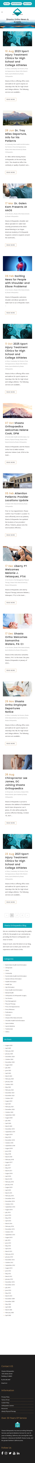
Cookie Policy (5, 1403)
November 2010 (10, 1285)
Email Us (4, 1383)
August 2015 (8, 1187)
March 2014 (8, 1223)
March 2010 (8, 1296)
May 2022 (8, 1087)
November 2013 (10, 1229)
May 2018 (8, 1154)
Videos (7, 1032)
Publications (9, 1012)
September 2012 (10, 1265)
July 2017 (7, 1165)
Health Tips (8, 984)
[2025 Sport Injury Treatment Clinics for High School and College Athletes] (17, 331)
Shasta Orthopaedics (12, 216)
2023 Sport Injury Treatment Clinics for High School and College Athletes (17, 58)
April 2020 (8, 1123)
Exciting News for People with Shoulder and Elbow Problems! (17, 281)
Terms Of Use (5, 1400)
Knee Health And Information (21, 144)
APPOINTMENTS (16, 3)
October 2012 (9, 1262)
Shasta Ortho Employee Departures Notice (16, 707)
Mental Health (9, 993)
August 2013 (8, 1237)
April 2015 (8, 1190)
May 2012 (8, 1273)
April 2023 (8, 1073)
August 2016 (8, 1173)
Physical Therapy (14, 439)
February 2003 (9, 1312)
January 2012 (9, 1279)
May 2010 (8, 1293)
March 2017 (8, 1171)
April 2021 (8, 1104)
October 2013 (9, 1232)
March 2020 (8, 1126)
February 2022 (9, 1090)
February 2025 (9, 1051)
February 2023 (9, 1079)
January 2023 (9, 1081)
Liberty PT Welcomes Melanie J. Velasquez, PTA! (16, 571)
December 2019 (9, 1129)
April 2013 (8, 1248)
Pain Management (19, 580)
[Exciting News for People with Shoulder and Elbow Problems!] (17, 263)
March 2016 (8, 1179)
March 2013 (8, 1251)
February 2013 (9, 1254)
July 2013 (7, 1240)
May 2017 (8, 1168)
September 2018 (10, 1145)
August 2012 (8, 1268)
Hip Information (9, 987)
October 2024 (9, 1059)
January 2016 (9, 1184)
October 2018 (9, 1143)
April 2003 (8, 1307)
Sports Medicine (13, 74)
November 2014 (10, 1201)
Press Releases (10, 1009)
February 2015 (9, 1196)
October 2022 (9, 1084)
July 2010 (7, 1287)
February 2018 (9, 1159)
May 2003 (8, 1304)
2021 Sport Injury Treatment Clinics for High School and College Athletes (17, 861)
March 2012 (8, 1276)
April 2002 (8, 1315)
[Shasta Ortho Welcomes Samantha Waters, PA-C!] (17, 621)
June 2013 (8, 1243)
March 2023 (8, 1076)
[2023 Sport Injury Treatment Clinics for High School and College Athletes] (17, 38)
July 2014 (7, 1212)
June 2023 (8, 1070)
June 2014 (8, 1215)
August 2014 (8, 1209)
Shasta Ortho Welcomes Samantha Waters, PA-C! (16, 639)
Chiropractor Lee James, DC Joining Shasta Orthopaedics (16, 783)
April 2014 (8, 1221)
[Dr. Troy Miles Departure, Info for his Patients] (17, 118)
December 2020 (9, 1109)
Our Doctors (20, 68)
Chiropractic (9, 792)
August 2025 (8, 1045)
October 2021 (9, 1098)
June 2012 (8, 1271)
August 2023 (8, 1065)
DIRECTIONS (27, 3)
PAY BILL (6, 3)
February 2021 (9, 1107)
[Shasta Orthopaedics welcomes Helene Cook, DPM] (17, 410)
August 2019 (8, 1134)
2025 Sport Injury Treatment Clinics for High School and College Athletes (16, 350)
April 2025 (8, 1048)
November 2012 (10, 1260)
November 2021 (10, 1095)
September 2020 (10, 1115)
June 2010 (8, 1290)
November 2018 (10, 1140)
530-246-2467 (6, 1380)
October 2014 (9, 1204)
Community (13, 68)
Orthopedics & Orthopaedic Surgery (15, 995)
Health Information (10, 981)
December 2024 (9, 1056)
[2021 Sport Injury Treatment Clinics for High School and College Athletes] (17, 841)
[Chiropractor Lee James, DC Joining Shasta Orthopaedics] (17, 762)
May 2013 (8, 1246)
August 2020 (8, 1118)
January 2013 (9, 1257)
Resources (4, 1408)
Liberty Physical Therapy (8, 1411)
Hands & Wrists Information (13, 979)
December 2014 (9, 1198)
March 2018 (8, 1157)
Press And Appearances (19, 147)
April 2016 (8, 1176)
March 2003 (8, 1310)
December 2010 (9, 1282)
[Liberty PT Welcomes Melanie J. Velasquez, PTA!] (17, 553)
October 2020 (9, 1112)
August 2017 (8, 1162)
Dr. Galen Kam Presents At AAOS (16, 207)
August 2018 (8, 1148)
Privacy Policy (5, 1397)
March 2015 (8, 1193)
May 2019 (8, 1137)
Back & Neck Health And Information (16, 965)
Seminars (8, 1015)
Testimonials (9, 1029)
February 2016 (9, 1182)
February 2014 (9, 1226)
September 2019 (10, 1132)
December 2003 (9, 1301)
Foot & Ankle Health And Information (16, 437)
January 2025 (9, 1054)
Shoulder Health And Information (15, 1020)
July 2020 (7, 1120)
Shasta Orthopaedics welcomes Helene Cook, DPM (16, 428)
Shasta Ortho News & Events (13, 149)
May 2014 (8, 1218)
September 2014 (10, 1207)
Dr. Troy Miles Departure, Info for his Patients (16, 136)
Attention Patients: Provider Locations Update (16, 497)
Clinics (8, 68)
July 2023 (7, 1068)
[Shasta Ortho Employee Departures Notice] (17, 688)
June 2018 (8, 1151)
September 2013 (10, 1235)
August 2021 (8, 1101)
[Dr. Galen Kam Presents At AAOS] (17, 190)
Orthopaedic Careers (7, 1405)
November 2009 (10, 1299)
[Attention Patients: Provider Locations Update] (17, 480)
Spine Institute (17, 794)
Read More (11, 99)
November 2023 (10, 1062)
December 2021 (9, 1093)
